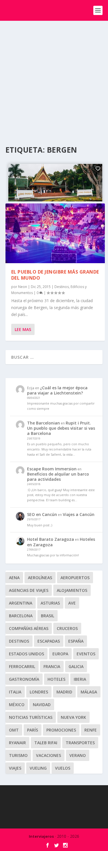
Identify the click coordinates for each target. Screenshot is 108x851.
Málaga (89, 692)
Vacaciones (48, 755)
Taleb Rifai (45, 742)
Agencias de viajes (28, 590)
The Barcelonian (43, 423)
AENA (14, 577)
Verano (77, 755)
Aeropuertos (75, 577)
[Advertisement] (54, 78)
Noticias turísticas (30, 717)
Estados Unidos (26, 654)
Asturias (50, 603)
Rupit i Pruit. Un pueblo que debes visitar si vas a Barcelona (61, 428)
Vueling (38, 768)
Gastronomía (24, 679)
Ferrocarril (22, 666)
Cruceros (67, 628)
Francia (51, 666)
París (32, 730)
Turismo (18, 755)
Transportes (80, 742)
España (76, 641)
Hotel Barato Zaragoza (50, 539)
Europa (60, 654)
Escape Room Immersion (52, 469)
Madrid (64, 692)
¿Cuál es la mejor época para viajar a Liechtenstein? (57, 390)
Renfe (90, 730)
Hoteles (56, 679)
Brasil (47, 615)
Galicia (76, 666)
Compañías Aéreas (28, 628)
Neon (22, 286)
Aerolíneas (40, 577)
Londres (39, 692)
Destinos (61, 286)
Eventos (86, 654)
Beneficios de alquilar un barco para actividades (58, 476)
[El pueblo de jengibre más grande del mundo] (55, 233)
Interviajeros (41, 836)
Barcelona (21, 615)
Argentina (20, 603)
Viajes (15, 768)
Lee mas (23, 329)
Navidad (42, 704)
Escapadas (48, 641)
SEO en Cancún (42, 514)
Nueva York (73, 717)
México (16, 704)
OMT (14, 730)
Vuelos (62, 768)
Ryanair (17, 742)
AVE (72, 603)
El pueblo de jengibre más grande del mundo (55, 275)
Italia (15, 692)
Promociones (61, 730)
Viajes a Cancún (78, 514)
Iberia (80, 679)
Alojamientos (72, 590)
